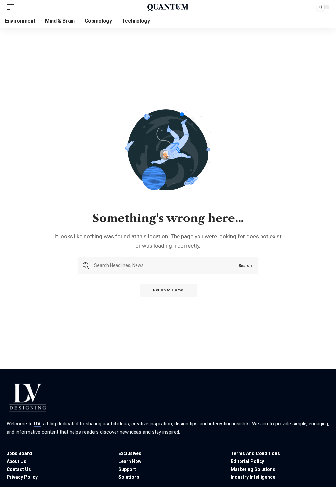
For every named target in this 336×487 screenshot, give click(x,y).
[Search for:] (160, 265)
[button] (12, 7)
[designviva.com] (167, 7)
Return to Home (168, 290)
